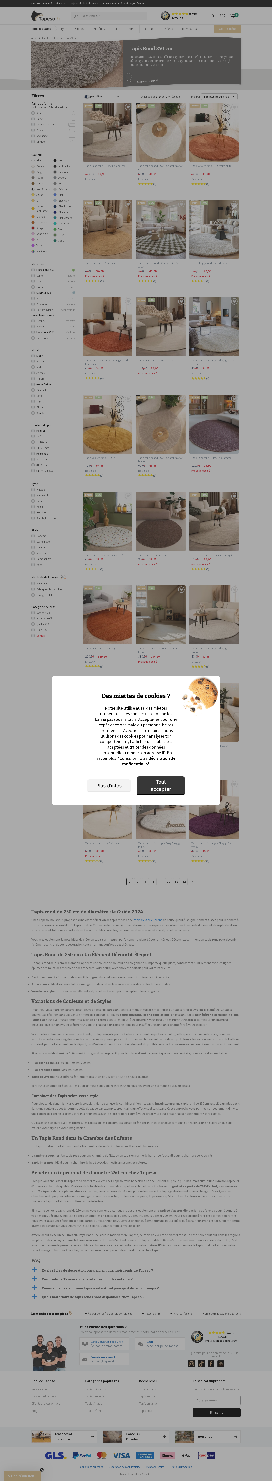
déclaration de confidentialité (149, 761)
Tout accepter (161, 785)
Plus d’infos (109, 786)
